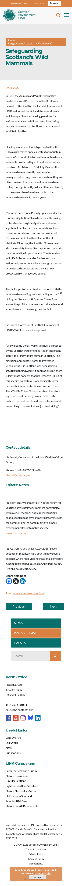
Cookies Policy (36, 858)
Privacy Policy (36, 854)
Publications (13, 752)
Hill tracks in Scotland (19, 796)
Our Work (12, 742)
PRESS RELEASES (26, 633)
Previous (19, 606)
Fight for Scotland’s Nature (22, 785)
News (9, 747)
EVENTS (20, 643)
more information (43, 873)
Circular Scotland (16, 780)
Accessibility (36, 863)
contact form (25, 709)
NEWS (18, 623)
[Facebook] (9, 581)
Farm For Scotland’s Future (22, 770)
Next (53, 606)
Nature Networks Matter (21, 791)
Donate (54, 3)
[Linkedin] (23, 581)
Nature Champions (17, 776)
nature (16, 593)
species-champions (32, 593)
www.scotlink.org (16, 533)
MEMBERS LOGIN (19, 3)
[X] (16, 581)
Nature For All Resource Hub (23, 806)
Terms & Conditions (36, 849)
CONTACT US (37, 3)
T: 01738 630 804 (16, 704)
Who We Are (13, 737)
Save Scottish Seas (16, 801)
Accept (37, 877)
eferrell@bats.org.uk (18, 475)
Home (19, 15)
